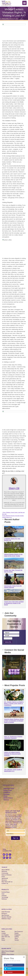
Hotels (5, 796)
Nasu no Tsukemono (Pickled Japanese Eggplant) (13, 737)
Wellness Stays (6, 918)
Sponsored (5, 878)
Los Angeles (5, 935)
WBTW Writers (8, 798)
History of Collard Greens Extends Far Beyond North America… (12, 754)
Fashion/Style (5, 892)
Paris (3, 938)
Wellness (6, 800)
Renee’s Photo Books (8, 954)
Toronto (16, 940)
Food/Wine (7, 792)
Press (3, 876)
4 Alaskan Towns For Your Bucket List (12, 539)
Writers (4, 953)
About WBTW (5, 870)
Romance (4, 913)
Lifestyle (4, 895)
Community (5, 873)
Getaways (6, 794)
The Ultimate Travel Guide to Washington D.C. (13, 770)
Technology (5, 897)
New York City (6, 936)
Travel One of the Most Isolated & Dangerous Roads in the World (14, 603)
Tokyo (16, 938)
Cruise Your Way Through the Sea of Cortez (13, 570)
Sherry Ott (5, 18)
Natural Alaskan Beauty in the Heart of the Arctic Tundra (13, 555)
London (4, 933)
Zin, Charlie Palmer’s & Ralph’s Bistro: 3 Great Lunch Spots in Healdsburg (14, 703)
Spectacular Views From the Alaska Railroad (13, 586)
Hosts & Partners (7, 875)
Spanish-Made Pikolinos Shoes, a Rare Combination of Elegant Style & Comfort (14, 720)
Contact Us (5, 883)
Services (4, 880)
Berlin (3, 931)
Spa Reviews (5, 915)
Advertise (4, 871)
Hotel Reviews (6, 912)
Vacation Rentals (6, 917)
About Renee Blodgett (8, 951)
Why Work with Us (7, 882)
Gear (3, 894)
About (1, 969)
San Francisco (18, 931)
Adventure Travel (9, 788)
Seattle (16, 933)
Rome (3, 940)
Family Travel (8, 790)
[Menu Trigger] (24, 3)
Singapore (17, 935)
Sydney (16, 936)
